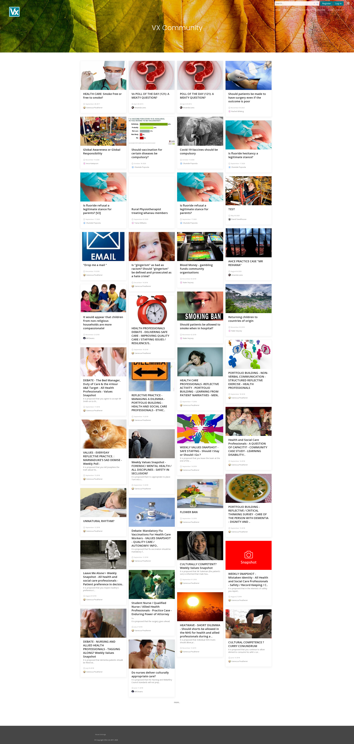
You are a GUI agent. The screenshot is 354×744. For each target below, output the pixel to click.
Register (326, 3)
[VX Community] (51, 12)
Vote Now (152, 76)
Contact (340, 10)
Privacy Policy (305, 10)
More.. (177, 702)
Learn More (320, 10)
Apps (285, 10)
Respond (103, 80)
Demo (330, 10)
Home (278, 10)
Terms (293, 10)
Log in (338, 3)
